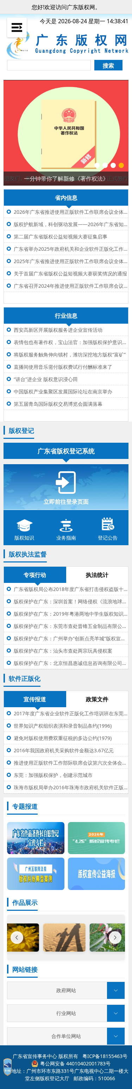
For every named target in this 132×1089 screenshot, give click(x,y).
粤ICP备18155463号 (104, 1056)
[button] (66, 990)
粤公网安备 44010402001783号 (75, 1063)
